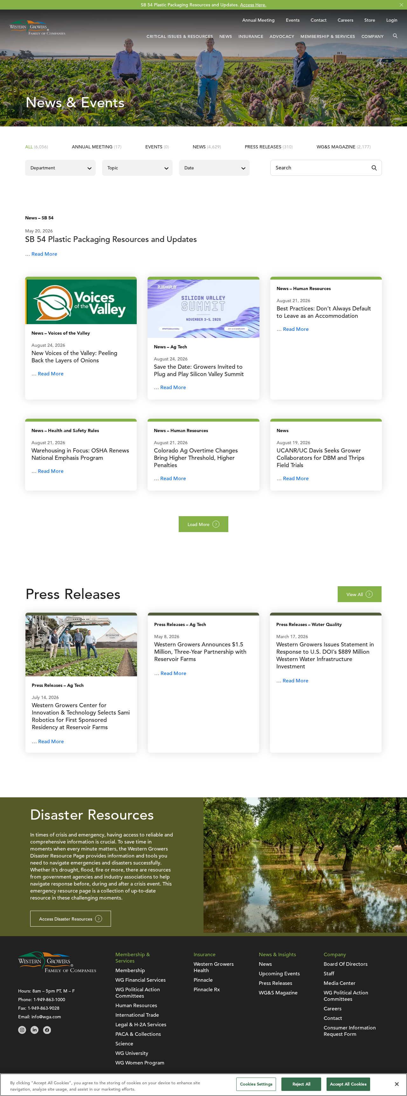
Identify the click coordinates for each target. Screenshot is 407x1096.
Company (373, 36)
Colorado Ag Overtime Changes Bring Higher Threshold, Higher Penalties (196, 458)
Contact (319, 20)
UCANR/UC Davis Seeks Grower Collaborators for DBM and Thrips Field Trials (320, 458)
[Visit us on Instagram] (22, 1032)
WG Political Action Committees (137, 992)
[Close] (397, 1084)
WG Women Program (139, 1063)
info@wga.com (46, 1017)
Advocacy (282, 36)
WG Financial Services (140, 980)
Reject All (301, 1084)
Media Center (339, 983)
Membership (130, 970)
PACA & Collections (138, 1034)
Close (401, 5)
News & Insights (277, 954)
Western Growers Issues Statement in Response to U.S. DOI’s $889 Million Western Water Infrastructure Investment (325, 655)
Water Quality (327, 625)
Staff (329, 974)
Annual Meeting (258, 20)
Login (391, 20)
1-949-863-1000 (49, 999)
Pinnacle (203, 980)
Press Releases (269, 147)
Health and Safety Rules (73, 431)
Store (369, 20)
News (225, 36)
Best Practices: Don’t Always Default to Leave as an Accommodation (324, 312)
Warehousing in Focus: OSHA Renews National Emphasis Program (80, 454)
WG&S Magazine (344, 147)
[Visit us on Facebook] (47, 1032)
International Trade (137, 1015)
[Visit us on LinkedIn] (34, 1032)
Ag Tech (178, 347)
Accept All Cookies (348, 1084)
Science (124, 1044)
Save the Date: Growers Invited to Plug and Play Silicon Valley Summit (199, 370)
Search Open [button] (395, 36)
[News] (81, 301)
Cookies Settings (256, 1084)
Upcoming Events (279, 974)
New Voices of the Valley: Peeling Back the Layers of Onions (74, 356)
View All (355, 594)
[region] (203, 1084)
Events (293, 20)
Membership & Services (327, 36)
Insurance (251, 36)
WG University (131, 1053)
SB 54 (47, 218)
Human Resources (312, 289)
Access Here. (253, 5)
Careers (345, 20)
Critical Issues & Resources (180, 36)
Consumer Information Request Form (350, 1031)
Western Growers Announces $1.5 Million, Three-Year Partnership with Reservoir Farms (200, 652)
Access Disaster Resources (65, 919)
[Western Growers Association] (37, 36)
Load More (199, 524)
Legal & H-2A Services (140, 1024)
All (36, 147)
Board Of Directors (346, 964)
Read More (44, 254)
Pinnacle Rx (207, 989)
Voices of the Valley (69, 333)
